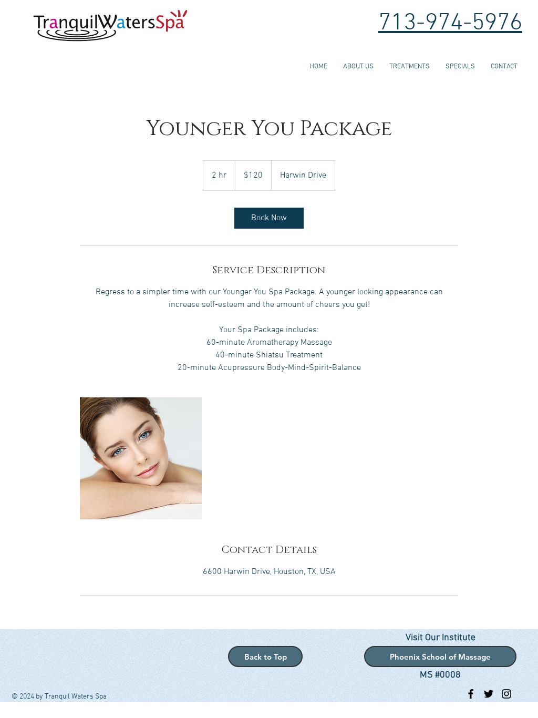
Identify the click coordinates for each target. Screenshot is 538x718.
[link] (269, 218)
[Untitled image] (141, 458)
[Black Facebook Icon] (470, 694)
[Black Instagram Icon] (506, 694)
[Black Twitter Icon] (488, 694)
